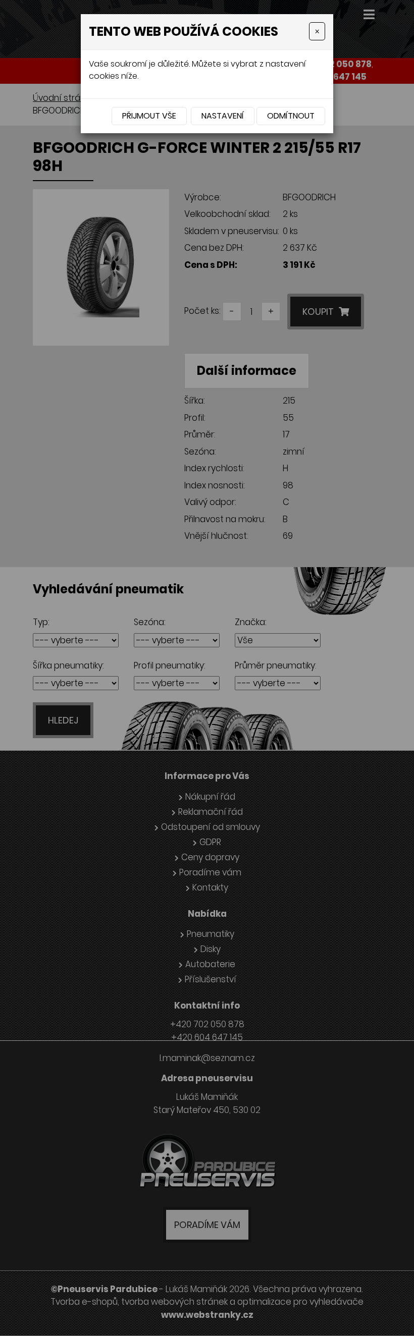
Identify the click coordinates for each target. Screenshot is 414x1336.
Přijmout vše (149, 116)
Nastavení (222, 116)
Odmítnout (291, 116)
